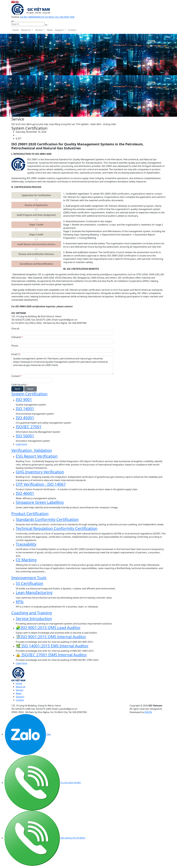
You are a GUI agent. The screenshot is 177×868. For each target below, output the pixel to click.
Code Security (19, 384)
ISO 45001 (25, 417)
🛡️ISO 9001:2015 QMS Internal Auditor (51, 636)
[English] (17, 1)
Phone (14, 345)
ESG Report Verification (37, 456)
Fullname (17, 337)
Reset (30, 388)
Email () (15, 354)
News (50, 29)
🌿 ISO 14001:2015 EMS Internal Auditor (52, 645)
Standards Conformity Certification (47, 519)
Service (39, 29)
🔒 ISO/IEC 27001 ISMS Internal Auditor (51, 654)
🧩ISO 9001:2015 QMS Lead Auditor (48, 627)
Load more (21, 444)
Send (17, 388)
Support (59, 29)
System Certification (29, 393)
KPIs (20, 601)
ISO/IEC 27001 (28, 426)
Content (16, 376)
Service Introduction (34, 618)
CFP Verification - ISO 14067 (41, 484)
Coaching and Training (31, 612)
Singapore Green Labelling (40, 502)
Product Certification (30, 513)
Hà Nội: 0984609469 (30, 17)
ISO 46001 (25, 493)
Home (15, 29)
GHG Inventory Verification (40, 471)
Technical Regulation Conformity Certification (56, 528)
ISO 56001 (25, 435)
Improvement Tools (28, 577)
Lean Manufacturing (34, 592)
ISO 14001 (25, 408)
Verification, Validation (31, 450)
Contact (72, 29)
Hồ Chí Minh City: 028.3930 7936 (57, 17)
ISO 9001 (24, 399)
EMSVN (148, 712)
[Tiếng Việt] (13, 1)
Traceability (26, 544)
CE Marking (26, 559)
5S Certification (29, 583)
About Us (26, 29)
